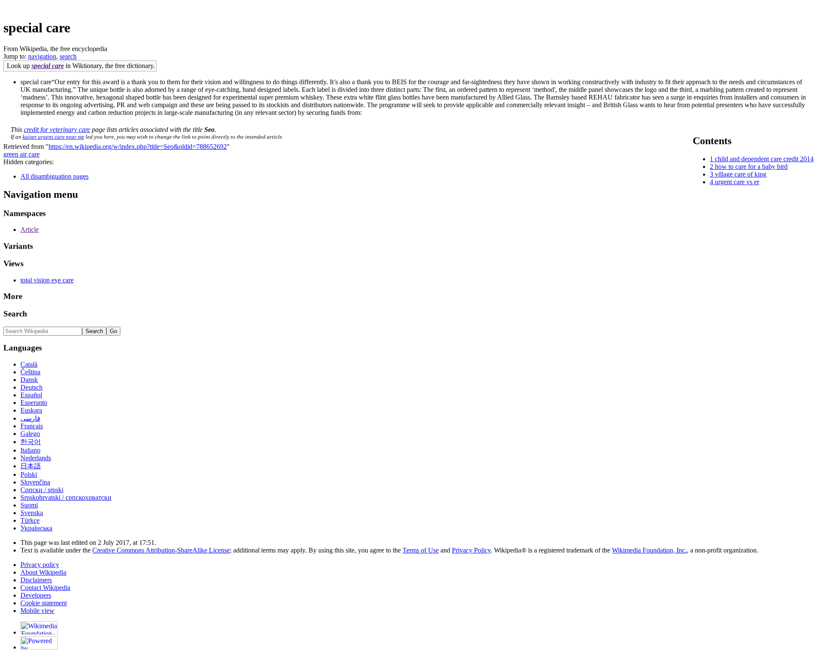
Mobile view (37, 610)
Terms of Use (421, 550)
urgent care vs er (737, 181)
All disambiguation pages (54, 176)
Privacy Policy (471, 550)
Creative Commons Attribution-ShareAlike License (161, 550)
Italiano (30, 450)
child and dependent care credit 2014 (764, 158)
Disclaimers (36, 580)
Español (31, 395)
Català (28, 364)
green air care (21, 154)
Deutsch (31, 387)
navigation (42, 56)
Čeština (30, 372)
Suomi (29, 505)
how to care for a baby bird (751, 166)
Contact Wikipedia (45, 587)
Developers (35, 595)
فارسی (30, 418)
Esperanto (33, 402)
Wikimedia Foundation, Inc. (649, 550)
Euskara (31, 410)
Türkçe (30, 520)
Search (15, 313)
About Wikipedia (43, 572)
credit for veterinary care (57, 129)
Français (31, 426)
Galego (30, 433)
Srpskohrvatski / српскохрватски (65, 497)
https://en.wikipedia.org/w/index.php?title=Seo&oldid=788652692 (138, 146)
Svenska (31, 512)
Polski (28, 474)
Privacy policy (39, 564)
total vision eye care (47, 280)
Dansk (29, 379)
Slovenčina (35, 482)
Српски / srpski (41, 489)
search (68, 56)
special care (47, 65)
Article (29, 229)
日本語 (30, 466)
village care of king (740, 174)
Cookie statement (43, 603)
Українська (36, 528)
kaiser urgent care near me (53, 137)
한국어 (30, 441)
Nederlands (35, 457)
